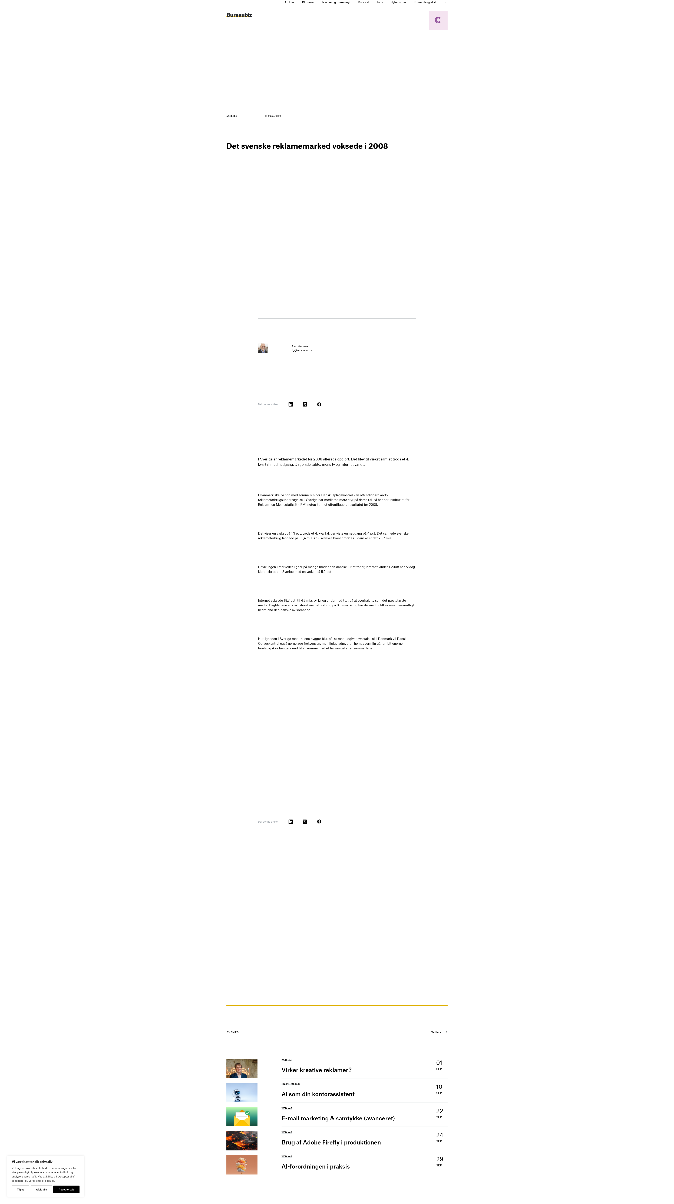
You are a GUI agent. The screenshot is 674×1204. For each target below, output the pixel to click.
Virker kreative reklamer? (317, 1070)
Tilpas (20, 1189)
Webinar (287, 1059)
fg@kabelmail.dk (302, 350)
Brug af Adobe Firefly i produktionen (331, 1142)
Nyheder (231, 115)
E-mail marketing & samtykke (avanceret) (338, 1118)
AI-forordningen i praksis (316, 1166)
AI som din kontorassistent (318, 1094)
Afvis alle (41, 1189)
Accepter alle (66, 1189)
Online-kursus (291, 1083)
